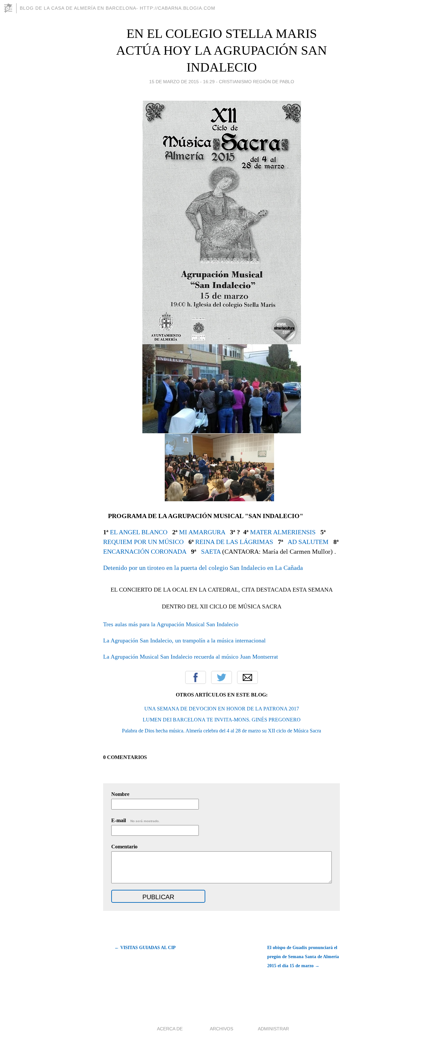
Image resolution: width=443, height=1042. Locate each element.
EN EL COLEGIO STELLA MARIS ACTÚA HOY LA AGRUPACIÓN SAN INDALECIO (221, 50)
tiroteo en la (163, 567)
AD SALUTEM (308, 541)
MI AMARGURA (202, 532)
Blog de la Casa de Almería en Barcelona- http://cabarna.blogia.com (117, 8)
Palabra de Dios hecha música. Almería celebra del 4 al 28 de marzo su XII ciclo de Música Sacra (221, 730)
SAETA (211, 551)
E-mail (135, 820)
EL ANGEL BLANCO (138, 532)
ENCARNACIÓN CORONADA (144, 551)
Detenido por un (124, 567)
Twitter (221, 677)
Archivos (221, 1028)
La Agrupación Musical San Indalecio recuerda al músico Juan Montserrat (190, 656)
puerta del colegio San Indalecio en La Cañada (242, 567)
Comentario (124, 846)
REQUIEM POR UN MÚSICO (143, 541)
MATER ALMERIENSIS (283, 532)
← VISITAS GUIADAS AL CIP (145, 947)
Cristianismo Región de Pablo (256, 81)
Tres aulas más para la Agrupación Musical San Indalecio (170, 624)
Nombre (120, 794)
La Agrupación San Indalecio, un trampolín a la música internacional (184, 640)
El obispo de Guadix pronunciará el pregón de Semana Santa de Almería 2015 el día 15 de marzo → (303, 956)
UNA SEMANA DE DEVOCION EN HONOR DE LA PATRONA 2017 (221, 708)
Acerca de (170, 1028)
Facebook (195, 677)
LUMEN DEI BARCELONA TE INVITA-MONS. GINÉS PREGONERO (222, 719)
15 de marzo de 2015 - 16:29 (182, 81)
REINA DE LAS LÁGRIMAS (234, 541)
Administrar (273, 1028)
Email (247, 677)
